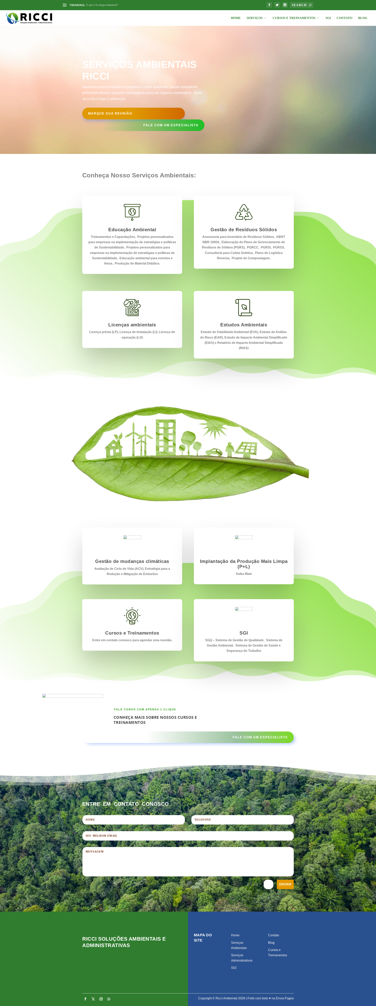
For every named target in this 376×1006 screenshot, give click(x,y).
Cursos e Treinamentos (294, 18)
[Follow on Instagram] (101, 999)
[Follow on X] (93, 999)
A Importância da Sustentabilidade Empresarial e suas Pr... (118, 5)
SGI (328, 18)
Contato (344, 18)
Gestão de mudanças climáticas (132, 561)
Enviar (285, 884)
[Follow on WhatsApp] (109, 999)
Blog (362, 18)
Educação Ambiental (132, 229)
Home (236, 18)
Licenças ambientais (132, 324)
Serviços (255, 18)
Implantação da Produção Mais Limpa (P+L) (244, 564)
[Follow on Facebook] (85, 999)
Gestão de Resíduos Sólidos (244, 229)
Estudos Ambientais (243, 324)
